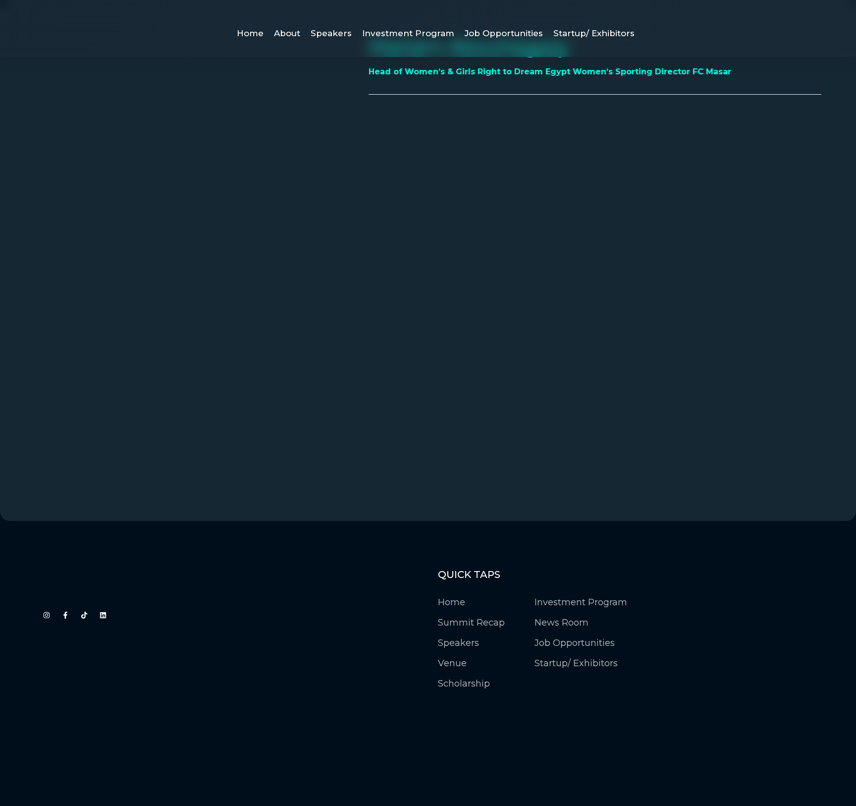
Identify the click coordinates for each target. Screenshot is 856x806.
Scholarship (464, 683)
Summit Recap (471, 622)
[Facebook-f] (65, 615)
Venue (452, 663)
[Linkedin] (103, 615)
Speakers (331, 33)
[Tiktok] (84, 615)
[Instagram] (47, 615)
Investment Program (408, 33)
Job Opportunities (504, 33)
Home (250, 33)
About (287, 33)
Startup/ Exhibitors (594, 33)
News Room (561, 622)
